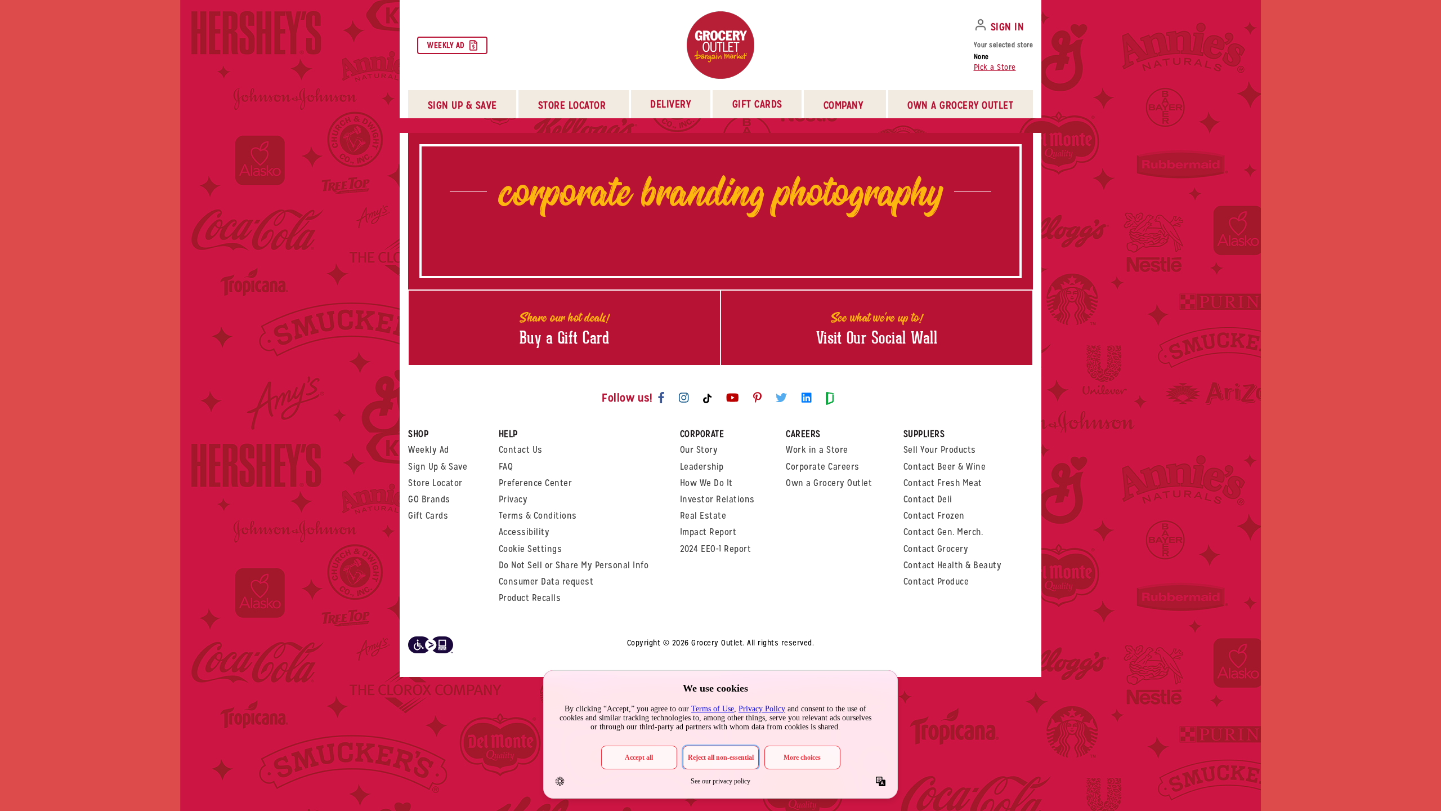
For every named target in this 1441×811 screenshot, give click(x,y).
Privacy (513, 499)
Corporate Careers (823, 467)
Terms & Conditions (538, 516)
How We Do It (706, 483)
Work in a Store (817, 450)
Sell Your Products (939, 450)
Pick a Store (995, 67)
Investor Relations (717, 499)
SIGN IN (1007, 26)
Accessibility (524, 532)
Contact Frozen (934, 516)
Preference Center (535, 483)
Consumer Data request (546, 581)
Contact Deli (927, 499)
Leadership (702, 467)
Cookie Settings (530, 549)
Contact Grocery (936, 549)
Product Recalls (530, 598)
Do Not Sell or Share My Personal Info (574, 565)
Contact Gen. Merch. (943, 532)
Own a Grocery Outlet (829, 483)
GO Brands (429, 499)
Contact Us (521, 450)
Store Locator (435, 483)
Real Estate (703, 516)
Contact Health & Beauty (952, 565)
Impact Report (708, 532)
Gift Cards (757, 103)
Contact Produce (936, 581)
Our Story (699, 450)
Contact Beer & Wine (944, 467)
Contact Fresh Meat (942, 483)
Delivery (670, 103)
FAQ (506, 467)
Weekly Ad (446, 45)
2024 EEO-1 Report (715, 549)
